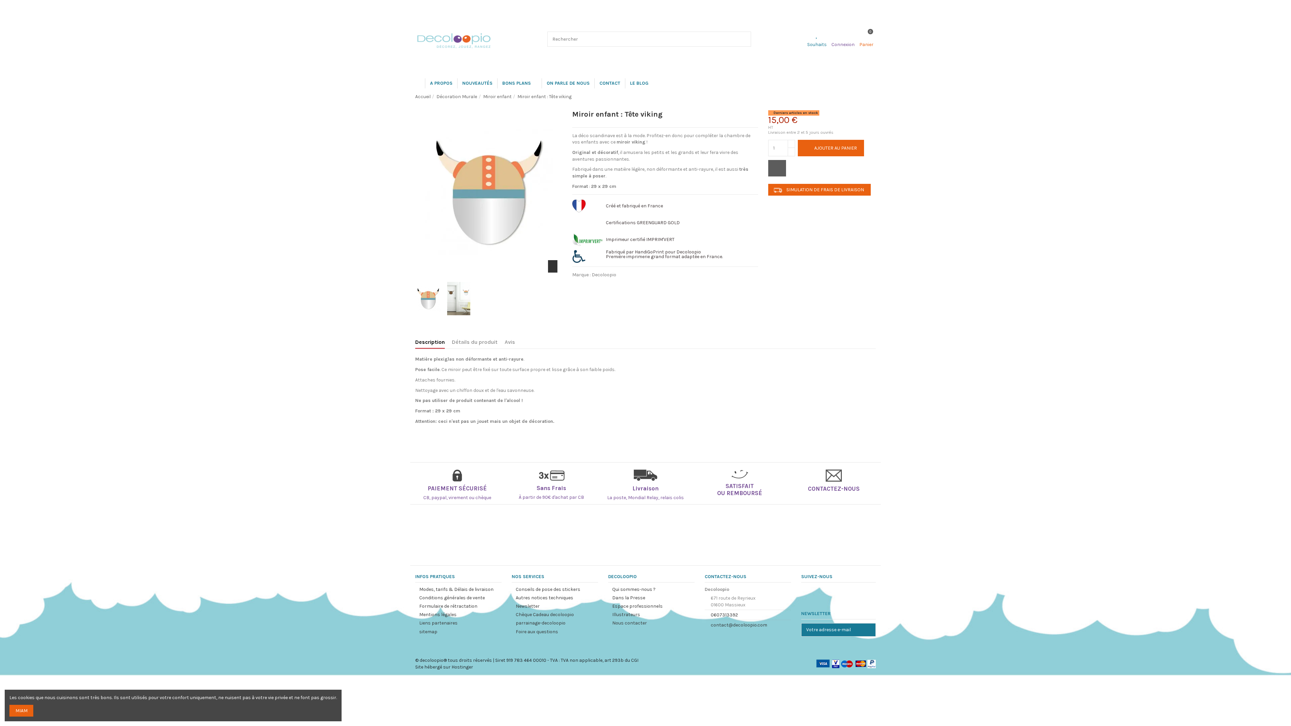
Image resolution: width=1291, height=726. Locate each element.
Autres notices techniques (544, 598)
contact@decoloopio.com (739, 625)
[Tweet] (597, 286)
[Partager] (579, 286)
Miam (21, 711)
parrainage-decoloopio (540, 623)
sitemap (428, 632)
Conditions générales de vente (452, 598)
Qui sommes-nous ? (634, 589)
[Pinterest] (616, 286)
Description (430, 342)
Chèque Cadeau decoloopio (545, 614)
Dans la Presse (628, 598)
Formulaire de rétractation (448, 606)
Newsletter (528, 606)
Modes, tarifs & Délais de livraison (456, 589)
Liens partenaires (438, 623)
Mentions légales (438, 614)
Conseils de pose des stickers (548, 589)
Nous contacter (629, 623)
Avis (510, 342)
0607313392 (724, 615)
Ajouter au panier (835, 148)
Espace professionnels (637, 606)
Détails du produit (475, 342)
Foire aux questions (537, 632)
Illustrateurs (626, 614)
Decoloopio (604, 275)
